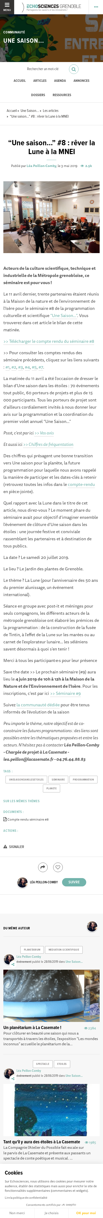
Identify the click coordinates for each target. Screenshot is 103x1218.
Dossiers (38, 95)
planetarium (32, 950)
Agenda (60, 81)
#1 (8, 367)
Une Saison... (23, 41)
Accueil (20, 81)
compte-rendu (81, 484)
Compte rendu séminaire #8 (28, 819)
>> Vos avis (44, 432)
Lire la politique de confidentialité (26, 1197)
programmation (83, 779)
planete (51, 788)
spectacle (42, 1064)
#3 (20, 367)
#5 (34, 367)
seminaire (58, 779)
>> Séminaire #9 (65, 693)
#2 (13, 367)
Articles (39, 81)
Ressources (62, 95)
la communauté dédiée (38, 704)
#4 (27, 367)
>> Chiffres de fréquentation (48, 444)
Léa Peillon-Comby (41, 165)
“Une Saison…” (63, 315)
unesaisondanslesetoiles (26, 779)
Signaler (16, 846)
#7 (41, 367)
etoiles (62, 1064)
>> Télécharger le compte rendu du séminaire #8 (48, 341)
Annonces (81, 81)
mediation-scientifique (64, 950)
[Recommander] (58, 867)
